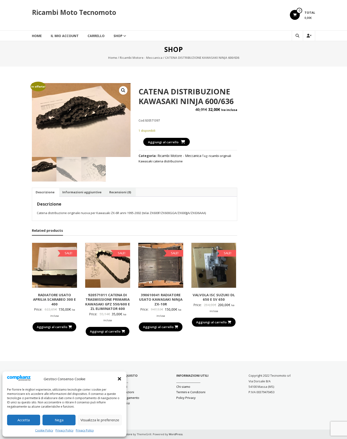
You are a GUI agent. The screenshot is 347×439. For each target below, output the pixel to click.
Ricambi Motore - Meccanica (141, 57)
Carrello (96, 36)
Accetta (23, 420)
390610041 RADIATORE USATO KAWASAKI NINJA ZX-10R (160, 299)
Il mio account (65, 36)
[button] (119, 378)
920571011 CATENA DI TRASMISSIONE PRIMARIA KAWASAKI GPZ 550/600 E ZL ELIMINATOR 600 (107, 301)
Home (37, 36)
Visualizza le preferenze (99, 420)
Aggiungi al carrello (163, 142)
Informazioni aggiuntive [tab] (82, 192)
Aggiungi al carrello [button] (52, 327)
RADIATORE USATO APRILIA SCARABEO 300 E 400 (54, 299)
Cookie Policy (44, 430)
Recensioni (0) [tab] (120, 192)
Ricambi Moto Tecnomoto (74, 12)
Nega (59, 420)
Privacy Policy (64, 430)
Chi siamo (183, 386)
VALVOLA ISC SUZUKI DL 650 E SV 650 (214, 297)
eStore (128, 434)
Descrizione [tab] (45, 192)
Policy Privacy (186, 398)
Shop (118, 36)
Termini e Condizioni (190, 392)
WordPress (175, 434)
